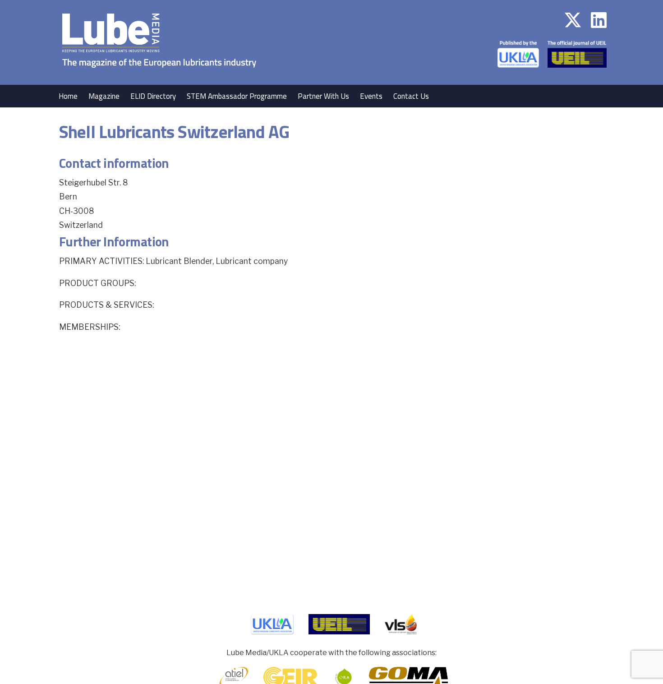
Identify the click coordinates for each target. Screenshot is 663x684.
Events (371, 96)
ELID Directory (153, 96)
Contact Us (411, 96)
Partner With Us (323, 96)
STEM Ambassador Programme (237, 96)
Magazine (104, 96)
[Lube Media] (159, 78)
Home (68, 96)
